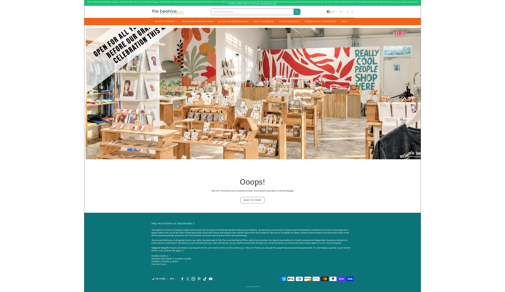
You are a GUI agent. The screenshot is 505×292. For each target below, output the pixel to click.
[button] (255, 12)
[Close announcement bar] (418, 2)
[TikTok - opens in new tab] (205, 279)
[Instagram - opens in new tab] (193, 279)
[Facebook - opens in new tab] (182, 279)
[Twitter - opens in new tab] (187, 278)
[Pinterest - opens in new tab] (199, 279)
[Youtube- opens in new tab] (211, 279)
